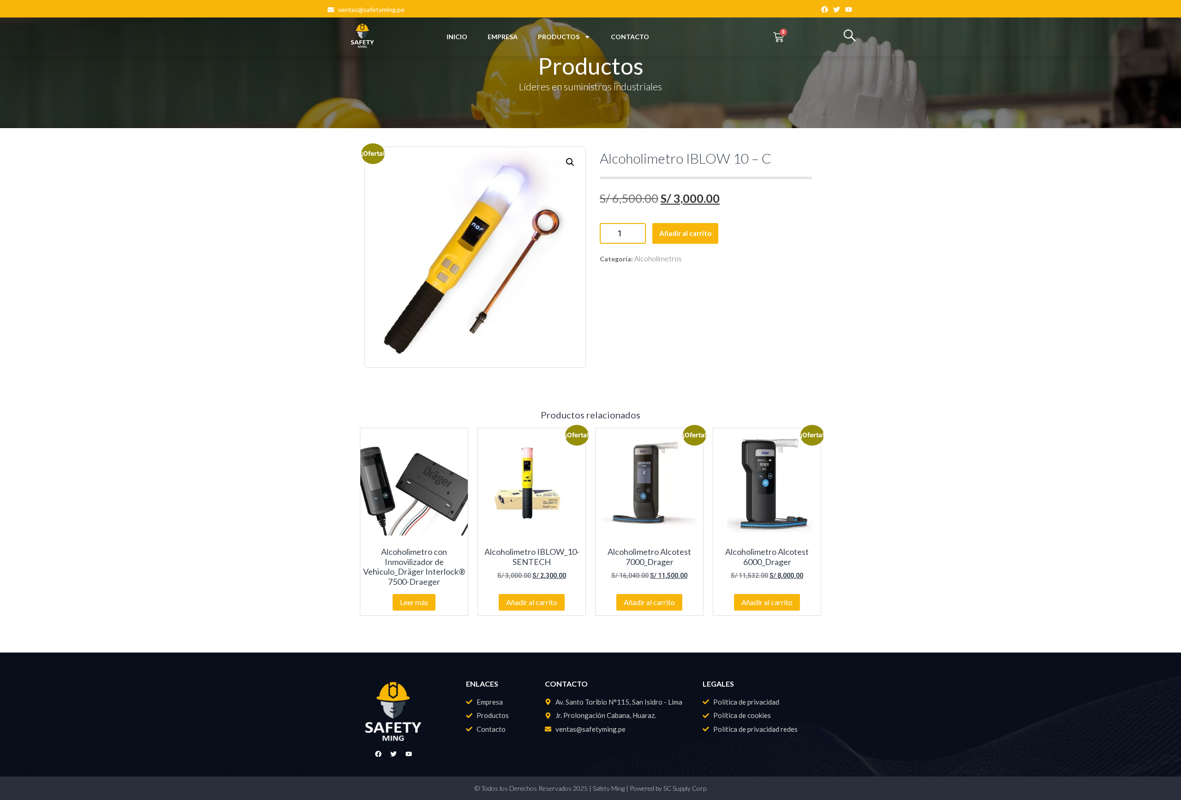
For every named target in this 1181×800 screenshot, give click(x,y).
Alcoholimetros (658, 258)
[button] (570, 162)
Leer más (414, 602)
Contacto (630, 37)
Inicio (457, 37)
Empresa (503, 37)
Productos (558, 37)
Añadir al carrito (685, 233)
